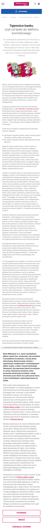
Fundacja (13, 17)
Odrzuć (21, 520)
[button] (35, 4)
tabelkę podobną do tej (26, 305)
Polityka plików (25, 477)
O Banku (4, 17)
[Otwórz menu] (3, 4)
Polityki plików (11, 407)
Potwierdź (21, 513)
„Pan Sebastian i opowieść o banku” (27, 109)
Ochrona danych (16, 419)
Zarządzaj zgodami (26, 527)
